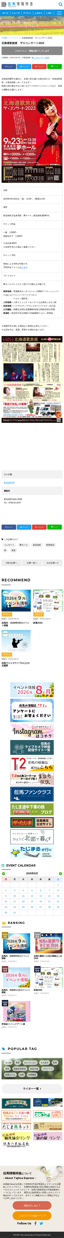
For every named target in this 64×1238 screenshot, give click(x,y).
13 (40, 896)
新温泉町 (37, 545)
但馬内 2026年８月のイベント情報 (16, 991)
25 (23, 907)
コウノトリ (48, 1069)
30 (6, 912)
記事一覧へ (32, 563)
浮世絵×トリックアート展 (13, 1024)
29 (58, 907)
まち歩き (45, 1062)
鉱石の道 (34, 1069)
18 (23, 901)
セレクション (30, 1062)
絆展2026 (38, 990)
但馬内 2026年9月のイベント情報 (15, 957)
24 (14, 907)
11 (23, 896)
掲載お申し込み (31, 1205)
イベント (27, 13)
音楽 (13, 550)
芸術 (55, 1062)
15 (58, 896)
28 (49, 907)
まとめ (8, 1062)
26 (32, 907)
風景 (18, 1062)
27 (40, 907)
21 (49, 901)
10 (14, 896)
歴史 (7, 1069)
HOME (4, 38)
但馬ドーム (10, 1075)
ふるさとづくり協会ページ (31, 1215)
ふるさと (39, 13)
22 (58, 901)
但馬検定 (32, 1075)
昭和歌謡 (50, 545)
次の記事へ (52, 563)
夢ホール (24, 545)
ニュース (16, 13)
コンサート (9, 545)
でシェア (9, 66)
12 (32, 896)
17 (14, 901)
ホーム (5, 13)
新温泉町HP (9, 482)
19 (32, 901)
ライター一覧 (31, 1088)
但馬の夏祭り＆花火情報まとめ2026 (48, 957)
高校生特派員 (20, 1069)
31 (14, 912)
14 (49, 896)
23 (6, 907)
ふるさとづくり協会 (41, 57)
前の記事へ (12, 563)
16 (6, 901)
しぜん (49, 13)
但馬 (22, 1075)
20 (40, 901)
